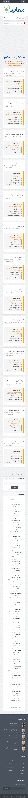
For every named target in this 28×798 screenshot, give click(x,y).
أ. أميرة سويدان (17, 643)
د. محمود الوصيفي (17, 590)
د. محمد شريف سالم (16, 606)
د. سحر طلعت (18, 522)
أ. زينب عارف (18, 682)
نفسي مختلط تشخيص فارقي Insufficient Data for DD (14, 83)
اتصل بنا (23, 767)
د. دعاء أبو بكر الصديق (16, 673)
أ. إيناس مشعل (18, 538)
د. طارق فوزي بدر (17, 679)
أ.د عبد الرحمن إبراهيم (16, 693)
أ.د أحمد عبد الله (17, 504)
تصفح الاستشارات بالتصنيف (14, 65)
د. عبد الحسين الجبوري (16, 663)
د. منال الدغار (18, 575)
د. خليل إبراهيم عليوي (16, 593)
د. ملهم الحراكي (17, 545)
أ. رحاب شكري (18, 600)
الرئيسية (23, 760)
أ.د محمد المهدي (17, 520)
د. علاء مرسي (18, 509)
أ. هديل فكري (18, 618)
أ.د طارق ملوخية (17, 638)
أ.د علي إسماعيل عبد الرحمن (15, 515)
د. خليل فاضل (18, 570)
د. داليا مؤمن (18, 529)
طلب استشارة (16, 63)
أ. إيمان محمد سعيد (17, 707)
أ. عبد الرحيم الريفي (16, 568)
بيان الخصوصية (10, 767)
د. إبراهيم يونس (17, 552)
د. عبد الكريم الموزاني (16, 577)
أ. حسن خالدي (18, 534)
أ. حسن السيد (18, 702)
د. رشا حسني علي (17, 554)
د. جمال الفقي (18, 622)
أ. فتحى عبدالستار (17, 675)
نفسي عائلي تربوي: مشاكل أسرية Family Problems (14, 331)
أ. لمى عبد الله (18, 561)
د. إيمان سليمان (17, 632)
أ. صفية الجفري (17, 613)
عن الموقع (23, 763)
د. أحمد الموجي (17, 565)
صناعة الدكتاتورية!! (14, 723)
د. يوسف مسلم (17, 556)
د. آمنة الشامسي (17, 588)
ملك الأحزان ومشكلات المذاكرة (16, 410)
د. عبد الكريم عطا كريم (16, 597)
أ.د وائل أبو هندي (17, 499)
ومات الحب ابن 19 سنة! (18, 257)
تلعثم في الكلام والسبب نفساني (16, 351)
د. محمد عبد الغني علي (16, 611)
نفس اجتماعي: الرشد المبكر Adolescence (16, 453)
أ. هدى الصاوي (18, 609)
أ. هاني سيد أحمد (17, 691)
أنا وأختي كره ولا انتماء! (18, 320)
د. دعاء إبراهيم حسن (16, 584)
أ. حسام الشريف (17, 620)
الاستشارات (22, 770)
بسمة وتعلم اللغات (19, 163)
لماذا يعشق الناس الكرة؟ (12, 735)
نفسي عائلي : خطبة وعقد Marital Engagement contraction (14, 300)
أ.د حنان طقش (18, 511)
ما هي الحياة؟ (20, 226)
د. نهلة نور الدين (17, 602)
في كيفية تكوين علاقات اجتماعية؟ (15, 380)
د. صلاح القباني (18, 686)
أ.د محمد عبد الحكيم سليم (15, 543)
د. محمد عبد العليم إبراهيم (15, 595)
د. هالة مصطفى (17, 563)
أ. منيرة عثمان (18, 636)
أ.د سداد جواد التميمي (16, 502)
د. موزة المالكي (17, 677)
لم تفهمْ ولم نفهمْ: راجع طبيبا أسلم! (15, 71)
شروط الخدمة (10, 763)
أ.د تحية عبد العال (17, 661)
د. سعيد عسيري (17, 698)
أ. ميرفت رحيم (18, 652)
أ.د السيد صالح (18, 559)
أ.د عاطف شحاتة (17, 689)
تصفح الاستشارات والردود (18, 61)
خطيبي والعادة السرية (18, 288)
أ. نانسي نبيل (18, 659)
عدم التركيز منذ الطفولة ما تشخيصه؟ (15, 134)
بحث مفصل (8, 63)
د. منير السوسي (17, 666)
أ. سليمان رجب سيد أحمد (15, 670)
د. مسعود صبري (17, 586)
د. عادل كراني (18, 627)
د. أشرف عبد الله (17, 684)
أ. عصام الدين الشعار (16, 700)
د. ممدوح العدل (18, 650)
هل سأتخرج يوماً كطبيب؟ (17, 195)
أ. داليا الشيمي (18, 616)
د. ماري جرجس (17, 581)
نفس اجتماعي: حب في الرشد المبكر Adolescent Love (14, 268)
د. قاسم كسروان (17, 518)
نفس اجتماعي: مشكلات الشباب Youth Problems (15, 237)
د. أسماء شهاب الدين (16, 549)
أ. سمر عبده (18, 657)
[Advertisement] (14, 40)
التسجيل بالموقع (9, 760)
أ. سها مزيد (18, 634)
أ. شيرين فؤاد (18, 645)
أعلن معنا (11, 770)
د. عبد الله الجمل (17, 695)
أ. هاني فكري (18, 654)
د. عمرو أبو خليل (17, 572)
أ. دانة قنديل (18, 547)
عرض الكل (17, 489)
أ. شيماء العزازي (17, 604)
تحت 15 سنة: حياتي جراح (17, 441)
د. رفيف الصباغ (18, 506)
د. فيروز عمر (18, 527)
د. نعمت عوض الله (17, 536)
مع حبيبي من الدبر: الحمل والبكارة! (15, 103)
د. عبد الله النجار (17, 648)
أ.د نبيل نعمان (18, 524)
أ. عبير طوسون (18, 668)
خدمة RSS (23, 773)
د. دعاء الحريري (17, 704)
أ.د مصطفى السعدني (16, 531)
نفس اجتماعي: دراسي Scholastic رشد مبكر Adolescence (15, 421)
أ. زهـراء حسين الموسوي (15, 579)
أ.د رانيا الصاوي (18, 540)
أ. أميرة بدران (18, 513)
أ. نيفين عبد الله (17, 625)
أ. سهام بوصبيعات (17, 641)
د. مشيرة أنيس (18, 629)
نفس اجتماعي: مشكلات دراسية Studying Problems (15, 175)
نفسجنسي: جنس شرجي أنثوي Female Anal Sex (14, 114)
